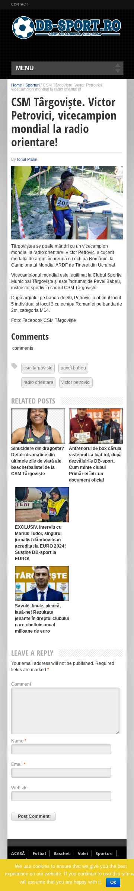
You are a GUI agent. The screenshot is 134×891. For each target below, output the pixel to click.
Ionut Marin (27, 159)
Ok (113, 882)
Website (19, 787)
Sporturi (32, 85)
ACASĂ (18, 853)
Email (18, 764)
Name (18, 741)
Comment (21, 684)
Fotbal (39, 853)
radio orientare (38, 382)
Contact (19, 4)
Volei (83, 853)
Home (16, 85)
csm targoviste (37, 368)
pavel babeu (73, 368)
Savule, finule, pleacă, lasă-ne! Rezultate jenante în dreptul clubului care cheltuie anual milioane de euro (42, 618)
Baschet (62, 853)
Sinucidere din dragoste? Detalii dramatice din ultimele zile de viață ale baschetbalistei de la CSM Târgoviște (37, 461)
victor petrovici (75, 382)
